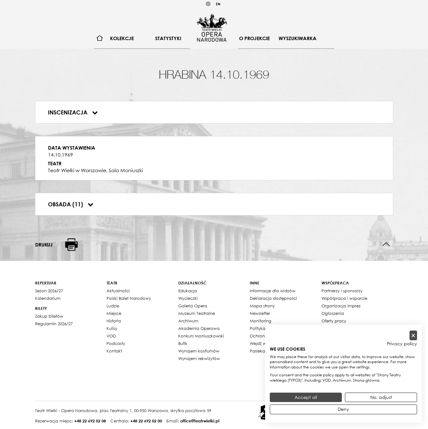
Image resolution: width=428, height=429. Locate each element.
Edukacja (187, 290)
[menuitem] (100, 38)
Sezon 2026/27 (49, 290)
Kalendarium (47, 298)
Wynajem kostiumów (198, 350)
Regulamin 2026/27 (54, 323)
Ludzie (113, 305)
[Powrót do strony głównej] (212, 27)
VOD (111, 335)
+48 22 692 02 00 (146, 420)
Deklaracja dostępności (273, 298)
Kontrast (208, 4)
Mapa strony (262, 305)
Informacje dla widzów (272, 290)
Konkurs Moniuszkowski (201, 335)
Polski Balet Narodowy (129, 298)
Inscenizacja (68, 112)
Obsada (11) (66, 204)
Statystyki (168, 38)
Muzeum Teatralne (196, 313)
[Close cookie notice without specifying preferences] (413, 335)
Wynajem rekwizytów (199, 358)
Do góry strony (386, 244)
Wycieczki (188, 298)
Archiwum (188, 320)
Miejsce (114, 313)
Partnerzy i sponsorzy (342, 290)
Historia (114, 320)
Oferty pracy (333, 320)
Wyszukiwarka (297, 38)
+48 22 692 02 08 (90, 420)
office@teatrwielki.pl (199, 420)
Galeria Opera (192, 305)
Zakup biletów (49, 316)
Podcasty (116, 343)
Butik (182, 343)
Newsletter (260, 313)
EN (218, 4)
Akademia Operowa (199, 328)
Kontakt (114, 350)
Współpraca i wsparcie (344, 298)
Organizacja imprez (341, 305)
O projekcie (254, 38)
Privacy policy (402, 343)
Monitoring (260, 320)
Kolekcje (122, 38)
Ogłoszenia (332, 313)
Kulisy (112, 328)
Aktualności (118, 290)
